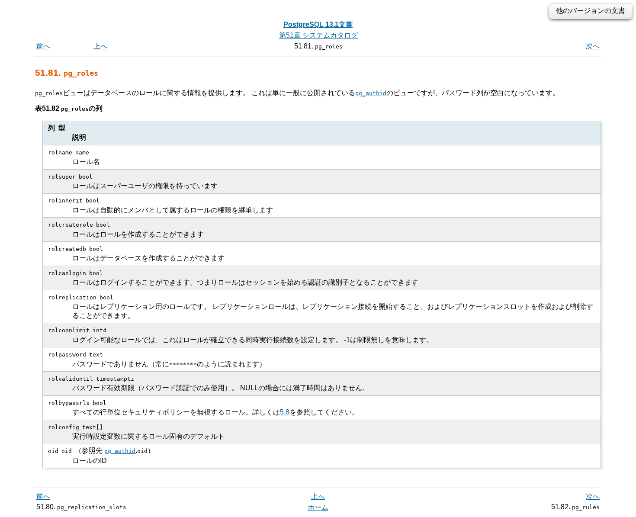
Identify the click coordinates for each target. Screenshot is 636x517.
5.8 (284, 412)
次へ (593, 46)
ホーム (318, 507)
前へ (43, 46)
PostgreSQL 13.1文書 (318, 24)
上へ (100, 46)
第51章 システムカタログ (318, 35)
